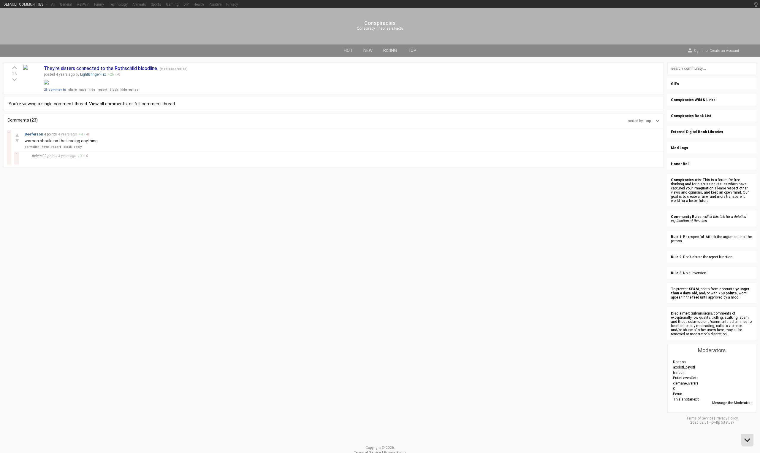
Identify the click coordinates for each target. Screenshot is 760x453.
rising (390, 50)
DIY (186, 4)
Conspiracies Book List (691, 116)
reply (78, 147)
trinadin (679, 373)
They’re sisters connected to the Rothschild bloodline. (101, 68)
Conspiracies (380, 23)
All (53, 4)
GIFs (675, 84)
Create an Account (724, 51)
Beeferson (34, 134)
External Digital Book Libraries (697, 132)
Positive (215, 4)
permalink (32, 147)
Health (199, 4)
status (727, 422)
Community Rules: (686, 217)
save (82, 89)
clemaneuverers (686, 383)
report (102, 89)
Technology (118, 4)
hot (348, 50)
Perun (677, 394)
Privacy (232, 4)
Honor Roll (680, 164)
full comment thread (154, 103)
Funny (99, 4)
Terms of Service (699, 418)
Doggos (679, 362)
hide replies (129, 89)
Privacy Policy (727, 418)
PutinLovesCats (686, 378)
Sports (156, 4)
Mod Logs (679, 148)
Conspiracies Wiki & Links (693, 100)
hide (92, 89)
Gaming (172, 4)
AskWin (83, 4)
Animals (139, 4)
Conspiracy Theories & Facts (380, 28)
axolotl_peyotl (684, 367)
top (412, 50)
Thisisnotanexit (686, 399)
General (66, 4)
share (72, 89)
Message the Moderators (732, 403)
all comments (113, 103)
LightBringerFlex (93, 74)
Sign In (699, 51)
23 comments (55, 90)
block (114, 89)
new (368, 50)
